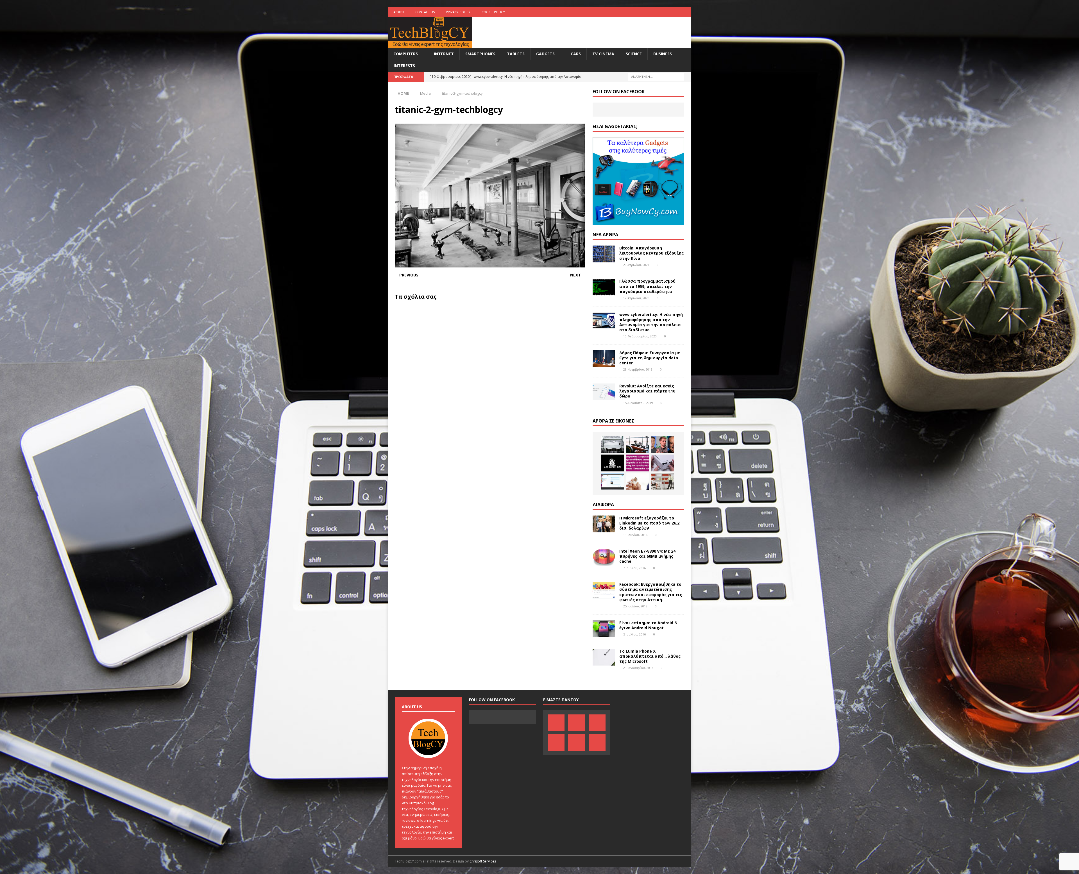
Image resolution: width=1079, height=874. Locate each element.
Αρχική (398, 12)
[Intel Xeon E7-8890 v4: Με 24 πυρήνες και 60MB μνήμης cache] (604, 557)
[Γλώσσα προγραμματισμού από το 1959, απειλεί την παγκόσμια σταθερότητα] (604, 287)
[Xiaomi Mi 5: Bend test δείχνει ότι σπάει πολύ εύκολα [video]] (662, 463)
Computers (405, 53)
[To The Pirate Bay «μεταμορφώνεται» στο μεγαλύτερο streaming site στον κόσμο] (612, 463)
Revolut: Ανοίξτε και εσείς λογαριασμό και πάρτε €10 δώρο (647, 391)
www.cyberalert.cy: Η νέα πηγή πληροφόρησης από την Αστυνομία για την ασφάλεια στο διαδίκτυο (651, 322)
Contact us (425, 12)
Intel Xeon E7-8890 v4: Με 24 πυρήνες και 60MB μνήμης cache (647, 556)
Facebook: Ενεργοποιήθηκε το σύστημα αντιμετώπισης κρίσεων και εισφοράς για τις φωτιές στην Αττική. (650, 592)
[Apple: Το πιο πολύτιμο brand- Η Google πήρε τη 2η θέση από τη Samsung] (612, 444)
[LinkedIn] (653, 12)
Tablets (516, 53)
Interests (404, 65)
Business (662, 53)
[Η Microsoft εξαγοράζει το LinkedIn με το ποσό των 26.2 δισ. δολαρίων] (604, 524)
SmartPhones (480, 53)
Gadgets (545, 53)
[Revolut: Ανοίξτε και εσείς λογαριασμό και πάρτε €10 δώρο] (604, 391)
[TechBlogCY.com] (430, 44)
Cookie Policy (493, 12)
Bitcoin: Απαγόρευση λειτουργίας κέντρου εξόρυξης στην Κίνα (651, 253)
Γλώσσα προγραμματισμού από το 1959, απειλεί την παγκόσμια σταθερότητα (647, 286)
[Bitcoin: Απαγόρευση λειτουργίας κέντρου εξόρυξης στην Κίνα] (604, 254)
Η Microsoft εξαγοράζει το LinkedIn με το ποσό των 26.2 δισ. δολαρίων (649, 523)
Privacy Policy (458, 12)
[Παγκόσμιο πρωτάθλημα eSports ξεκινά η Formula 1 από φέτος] (637, 444)
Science (634, 53)
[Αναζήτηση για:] (656, 76)
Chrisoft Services (483, 861)
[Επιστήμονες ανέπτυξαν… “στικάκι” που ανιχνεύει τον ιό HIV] (637, 481)
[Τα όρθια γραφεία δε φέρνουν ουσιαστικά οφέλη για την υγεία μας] (662, 481)
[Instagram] (686, 12)
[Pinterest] (642, 12)
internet (444, 53)
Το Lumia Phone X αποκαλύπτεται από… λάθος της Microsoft (650, 656)
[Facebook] (631, 12)
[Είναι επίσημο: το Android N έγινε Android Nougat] (604, 628)
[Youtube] (664, 12)
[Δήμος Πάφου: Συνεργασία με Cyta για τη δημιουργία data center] (604, 358)
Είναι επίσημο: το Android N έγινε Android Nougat (648, 625)
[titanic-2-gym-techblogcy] (490, 264)
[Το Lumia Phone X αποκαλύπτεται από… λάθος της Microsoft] (604, 657)
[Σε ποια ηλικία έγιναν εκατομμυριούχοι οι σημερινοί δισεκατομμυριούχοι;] (662, 444)
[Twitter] (675, 12)
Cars (576, 53)
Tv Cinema (603, 53)
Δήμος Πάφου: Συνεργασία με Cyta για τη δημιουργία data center (649, 358)
